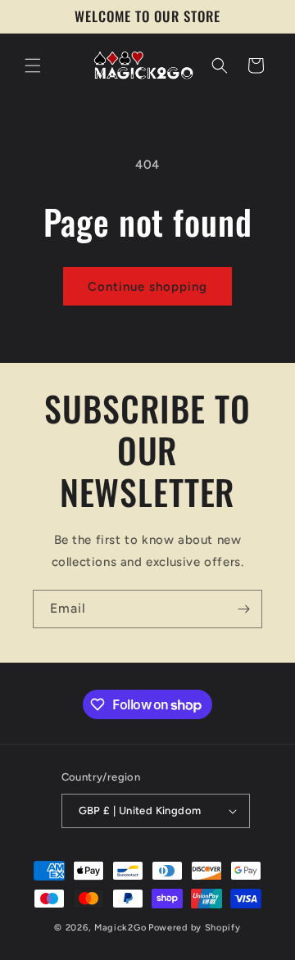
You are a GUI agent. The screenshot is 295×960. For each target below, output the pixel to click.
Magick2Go (120, 927)
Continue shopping (147, 286)
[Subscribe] (243, 609)
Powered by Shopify (194, 927)
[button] (33, 66)
